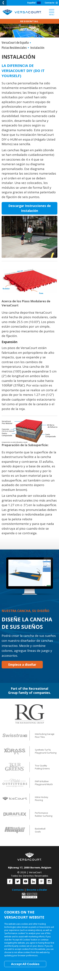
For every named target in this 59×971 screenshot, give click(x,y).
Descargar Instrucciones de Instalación (29, 208)
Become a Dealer (37, 889)
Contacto (49, 2)
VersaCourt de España (15, 42)
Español (31, 2)
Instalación (37, 48)
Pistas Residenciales (14, 48)
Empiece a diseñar (22, 664)
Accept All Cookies (25, 964)
